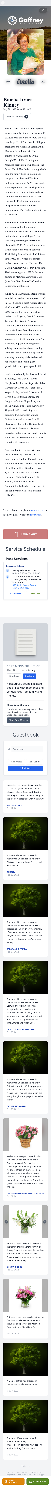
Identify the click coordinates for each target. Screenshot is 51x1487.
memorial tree (37, 510)
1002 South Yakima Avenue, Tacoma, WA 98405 (24, 586)
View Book (14, 676)
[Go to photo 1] (24, 1236)
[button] (25, 833)
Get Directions (15, 593)
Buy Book (29, 676)
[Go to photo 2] (26, 1236)
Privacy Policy (17, 1474)
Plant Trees (35, 593)
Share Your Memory (18, 720)
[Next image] (44, 1222)
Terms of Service (33, 1474)
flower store (35, 514)
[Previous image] (6, 1222)
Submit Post (25, 768)
